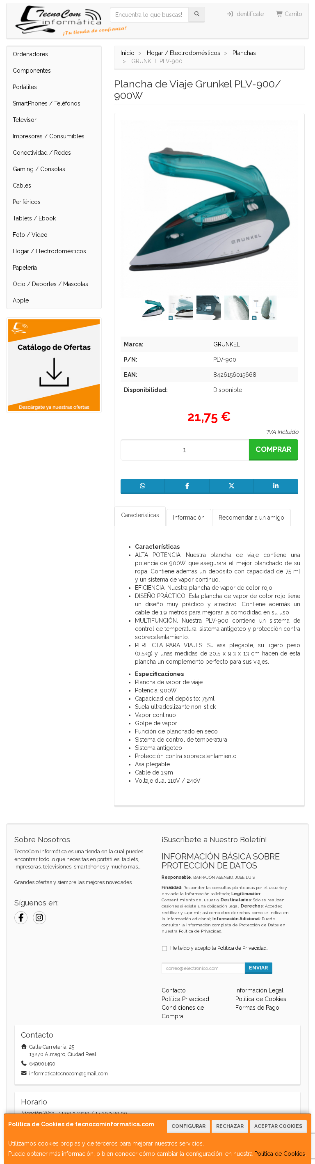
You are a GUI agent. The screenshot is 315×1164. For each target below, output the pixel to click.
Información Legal (259, 990)
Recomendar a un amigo (251, 517)
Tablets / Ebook (34, 218)
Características (140, 515)
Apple (21, 300)
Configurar (188, 1126)
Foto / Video (30, 234)
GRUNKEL (226, 344)
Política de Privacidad (200, 931)
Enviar (258, 968)
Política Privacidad (185, 999)
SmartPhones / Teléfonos (46, 103)
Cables (22, 185)
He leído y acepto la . (219, 948)
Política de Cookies (279, 1153)
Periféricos (27, 202)
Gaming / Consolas (39, 169)
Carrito (292, 14)
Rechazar (230, 1126)
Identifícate (249, 14)
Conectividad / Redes (42, 152)
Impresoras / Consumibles (48, 136)
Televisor (25, 120)
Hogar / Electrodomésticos (49, 251)
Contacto (174, 990)
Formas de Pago (257, 1007)
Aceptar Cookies (278, 1126)
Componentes (32, 70)
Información (189, 517)
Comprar (273, 449)
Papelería (25, 267)
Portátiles (25, 87)
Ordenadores (30, 54)
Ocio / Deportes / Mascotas (50, 284)
